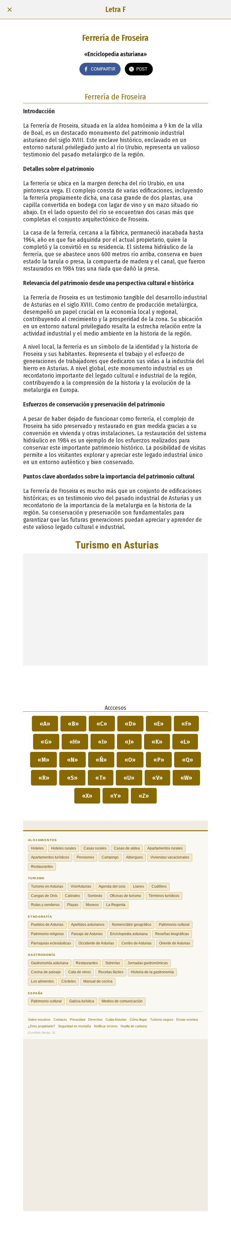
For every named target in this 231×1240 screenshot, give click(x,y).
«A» (45, 723)
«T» (100, 777)
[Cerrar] (9, 9)
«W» (186, 777)
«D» (130, 723)
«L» (185, 741)
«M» (43, 759)
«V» (157, 777)
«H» (75, 741)
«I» (103, 741)
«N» (72, 759)
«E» (158, 723)
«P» (159, 759)
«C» (102, 723)
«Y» (115, 795)
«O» (130, 759)
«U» (129, 777)
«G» (46, 741)
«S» (72, 777)
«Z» (143, 795)
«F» (186, 723)
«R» (44, 777)
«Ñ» (101, 759)
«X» (87, 795)
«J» (129, 741)
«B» (73, 723)
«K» (157, 741)
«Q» (187, 759)
